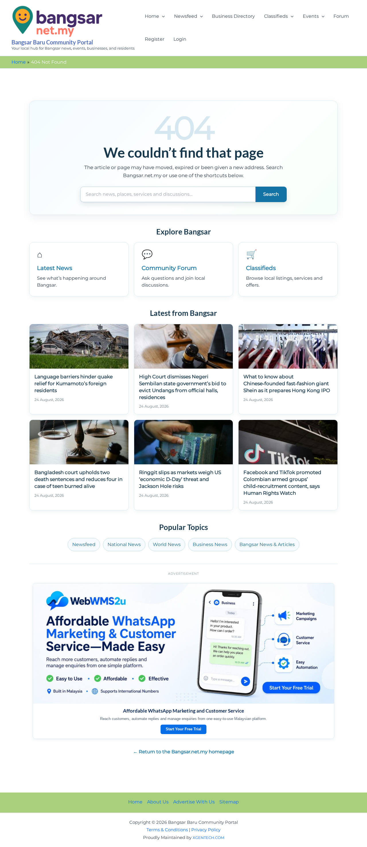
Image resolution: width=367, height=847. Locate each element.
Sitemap (229, 802)
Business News (210, 544)
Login (179, 39)
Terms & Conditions (167, 829)
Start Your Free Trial (183, 729)
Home (152, 16)
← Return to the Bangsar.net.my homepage (183, 751)
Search (271, 194)
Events (311, 16)
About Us (158, 802)
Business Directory (233, 16)
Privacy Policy (205, 829)
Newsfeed (185, 16)
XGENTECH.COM (208, 837)
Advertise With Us (194, 802)
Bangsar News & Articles (267, 544)
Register (154, 39)
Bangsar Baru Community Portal (52, 42)
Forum (341, 16)
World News (167, 544)
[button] (162, 16)
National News (124, 544)
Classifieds (276, 16)
